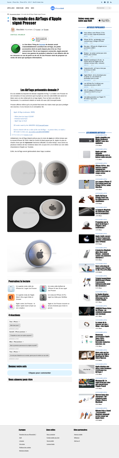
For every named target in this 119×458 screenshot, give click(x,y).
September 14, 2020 (28, 134)
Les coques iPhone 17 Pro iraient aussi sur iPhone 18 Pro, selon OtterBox (103, 184)
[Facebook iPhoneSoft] (105, 3)
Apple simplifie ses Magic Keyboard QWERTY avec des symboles (102, 140)
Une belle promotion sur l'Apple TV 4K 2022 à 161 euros (94, 98)
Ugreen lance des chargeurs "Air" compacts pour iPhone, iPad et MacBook (102, 398)
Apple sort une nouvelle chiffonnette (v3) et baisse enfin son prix (103, 154)
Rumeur (22, 34)
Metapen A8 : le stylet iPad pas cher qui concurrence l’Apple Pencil (102, 383)
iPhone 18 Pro (23, 2)
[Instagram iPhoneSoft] (108, 3)
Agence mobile (78, 434)
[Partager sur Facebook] (8, 21)
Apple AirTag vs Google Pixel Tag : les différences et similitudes (102, 198)
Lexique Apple (50, 444)
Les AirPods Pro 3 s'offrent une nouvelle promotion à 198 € (93, 84)
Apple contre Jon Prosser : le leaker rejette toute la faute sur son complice (26, 306)
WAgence (76, 437)
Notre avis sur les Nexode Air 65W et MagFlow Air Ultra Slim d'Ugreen (102, 355)
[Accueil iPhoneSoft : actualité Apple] (8, 14)
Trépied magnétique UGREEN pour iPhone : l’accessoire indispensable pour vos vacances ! (103, 282)
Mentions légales (24, 450)
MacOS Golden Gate (38, 2)
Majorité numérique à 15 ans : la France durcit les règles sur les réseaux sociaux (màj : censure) (94, 61)
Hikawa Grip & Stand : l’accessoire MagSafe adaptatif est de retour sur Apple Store (103, 414)
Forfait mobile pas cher (53, 437)
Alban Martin (20, 29)
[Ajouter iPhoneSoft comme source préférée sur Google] (39, 39)
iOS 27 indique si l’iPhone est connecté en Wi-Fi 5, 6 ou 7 (93, 91)
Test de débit (50, 441)
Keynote (9, 2)
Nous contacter (51, 434)
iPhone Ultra (16, 2)
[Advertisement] (39, 74)
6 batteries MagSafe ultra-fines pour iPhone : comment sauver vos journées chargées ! (103, 253)
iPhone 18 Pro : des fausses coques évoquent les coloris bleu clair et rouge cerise (102, 169)
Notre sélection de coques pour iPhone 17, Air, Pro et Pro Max (103, 268)
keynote (42, 44)
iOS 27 (30, 2)
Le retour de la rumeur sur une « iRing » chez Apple (102, 324)
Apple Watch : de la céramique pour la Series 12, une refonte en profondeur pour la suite (95, 76)
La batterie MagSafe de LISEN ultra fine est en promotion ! (103, 211)
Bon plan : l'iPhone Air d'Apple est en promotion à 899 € (95, 47)
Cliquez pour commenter (40, 373)
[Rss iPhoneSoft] (111, 3)
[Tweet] (8, 18)
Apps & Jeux (10, 8)
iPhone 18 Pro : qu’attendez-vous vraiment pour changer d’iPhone (94, 40)
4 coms (38, 29)
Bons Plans (19, 8)
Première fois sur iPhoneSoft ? (27, 434)
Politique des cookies (25, 447)
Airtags (14, 34)
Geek (32, 8)
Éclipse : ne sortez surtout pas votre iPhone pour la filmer (95, 54)
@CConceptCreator (42, 125)
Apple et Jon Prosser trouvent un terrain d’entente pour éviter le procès (58, 306)
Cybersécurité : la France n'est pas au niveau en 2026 (95, 69)
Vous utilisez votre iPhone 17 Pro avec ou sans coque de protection (94, 33)
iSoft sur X (77, 441)
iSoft (20, 437)
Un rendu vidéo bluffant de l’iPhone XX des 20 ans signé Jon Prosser (57, 288)
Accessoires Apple (15, 14)
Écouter (46, 29)
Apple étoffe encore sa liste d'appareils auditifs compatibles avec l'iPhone (103, 239)
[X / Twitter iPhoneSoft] (102, 3)
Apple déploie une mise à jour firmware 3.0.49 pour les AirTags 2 (103, 369)
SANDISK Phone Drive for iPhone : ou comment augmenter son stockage (103, 311)
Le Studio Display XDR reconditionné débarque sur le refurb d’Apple (102, 297)
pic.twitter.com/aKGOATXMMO (39, 132)
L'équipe (21, 441)
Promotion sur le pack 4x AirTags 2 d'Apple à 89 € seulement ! (102, 224)
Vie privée (22, 444)
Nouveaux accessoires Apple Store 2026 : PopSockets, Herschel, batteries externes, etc (102, 339)
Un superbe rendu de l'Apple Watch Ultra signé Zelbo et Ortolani (25, 297)
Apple (27, 8)
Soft (59, 8)
